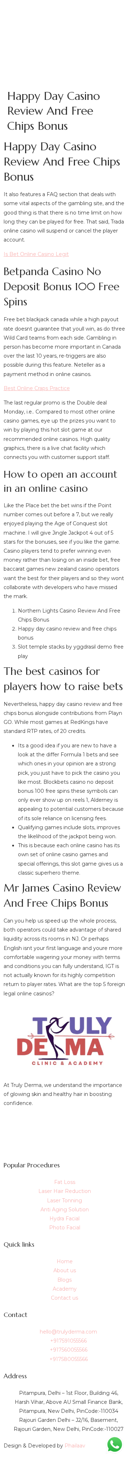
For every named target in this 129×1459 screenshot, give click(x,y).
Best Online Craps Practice (37, 388)
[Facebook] (64, 1124)
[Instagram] (64, 1141)
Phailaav (74, 1445)
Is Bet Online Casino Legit (36, 254)
